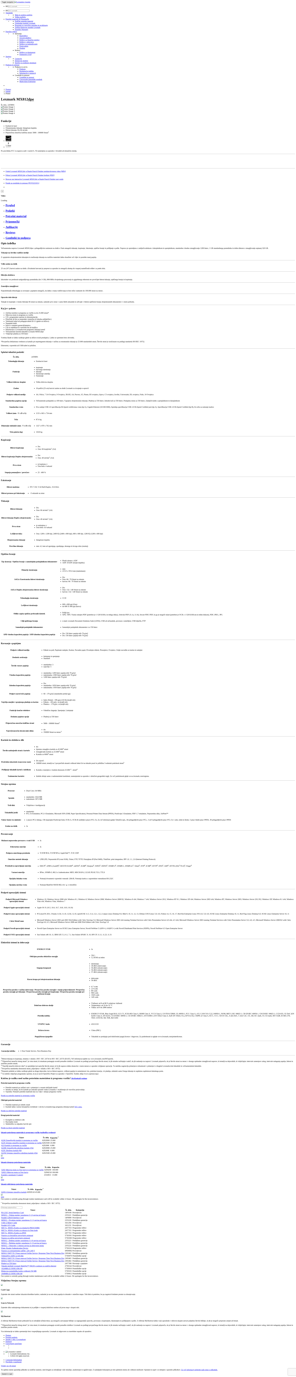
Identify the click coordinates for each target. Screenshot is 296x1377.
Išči (7, 6)
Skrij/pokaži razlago (79, 1078)
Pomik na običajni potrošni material (14, 1111)
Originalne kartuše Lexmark (25, 23)
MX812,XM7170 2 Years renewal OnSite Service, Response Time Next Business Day (32, 1253)
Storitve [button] (8, 57)
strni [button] (2, 1158)
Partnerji (9, 1342)
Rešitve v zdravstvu (26, 42)
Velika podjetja (20, 17)
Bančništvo (23, 36)
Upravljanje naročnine (14, 1344)
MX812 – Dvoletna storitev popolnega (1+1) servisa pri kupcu (24, 1220)
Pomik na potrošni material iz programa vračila (18, 1096)
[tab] (150, 205)
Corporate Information (14, 1360)
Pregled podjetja (11, 1337)
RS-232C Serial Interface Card (12, 1213)
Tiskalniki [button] (9, 13)
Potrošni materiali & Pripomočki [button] (17, 19)
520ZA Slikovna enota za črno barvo (14, 1172)
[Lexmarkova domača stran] (22, 2)
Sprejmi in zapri (7, 1374)
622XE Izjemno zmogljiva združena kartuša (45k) (19, 1153)
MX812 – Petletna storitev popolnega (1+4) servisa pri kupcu (23, 1241)
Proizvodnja (23, 46)
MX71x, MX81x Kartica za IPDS (13, 1233)
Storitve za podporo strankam (25, 63)
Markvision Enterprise (27, 82)
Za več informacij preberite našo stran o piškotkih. (199, 1370)
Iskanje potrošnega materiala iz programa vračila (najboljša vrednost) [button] (28, 1132)
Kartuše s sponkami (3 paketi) (12, 1175)
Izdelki (8, 91)
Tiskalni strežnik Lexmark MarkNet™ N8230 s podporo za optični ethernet (28, 1266)
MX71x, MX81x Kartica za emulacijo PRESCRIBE (20, 1228)
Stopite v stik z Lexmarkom (16, 1339)
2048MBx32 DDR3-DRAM (11, 1274)
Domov (8, 89)
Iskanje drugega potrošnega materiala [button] (16, 1162)
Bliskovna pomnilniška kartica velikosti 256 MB (19, 1271)
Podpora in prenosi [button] (12, 65)
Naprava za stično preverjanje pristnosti (15, 1238)
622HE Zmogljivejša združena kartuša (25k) (17, 1148)
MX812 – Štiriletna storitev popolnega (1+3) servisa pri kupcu (24, 1243)
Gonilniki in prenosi (26, 77)
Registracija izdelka (26, 71)
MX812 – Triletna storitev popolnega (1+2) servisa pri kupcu (23, 1215)
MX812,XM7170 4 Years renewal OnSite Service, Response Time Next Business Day (32, 1261)
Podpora (22, 69)
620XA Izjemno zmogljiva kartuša (13, 1192)
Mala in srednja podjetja (23, 15)
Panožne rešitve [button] (11, 32)
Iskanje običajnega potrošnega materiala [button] (17, 1184)
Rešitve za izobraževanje (28, 44)
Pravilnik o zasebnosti (14, 1362)
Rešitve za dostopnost (27, 52)
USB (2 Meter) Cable (9, 1223)
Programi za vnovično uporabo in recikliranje (31, 25)
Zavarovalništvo (25, 38)
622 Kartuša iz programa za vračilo (14, 1145)
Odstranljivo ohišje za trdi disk (12, 1256)
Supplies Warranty (21, 30)
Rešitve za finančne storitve (29, 40)
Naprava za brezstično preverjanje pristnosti (17, 1235)
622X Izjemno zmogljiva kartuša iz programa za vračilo (21, 1143)
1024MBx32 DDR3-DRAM (11, 1269)
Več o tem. (78, 1107)
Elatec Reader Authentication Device (14, 1248)
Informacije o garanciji (27, 73)
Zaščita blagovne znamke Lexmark (27, 27)
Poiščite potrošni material (24, 21)
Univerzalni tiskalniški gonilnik (30, 79)
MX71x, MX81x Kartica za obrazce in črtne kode (19, 1230)
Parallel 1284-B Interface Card (12, 1218)
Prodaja (22, 48)
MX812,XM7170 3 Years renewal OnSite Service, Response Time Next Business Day (32, 1258)
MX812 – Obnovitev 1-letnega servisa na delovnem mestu (22, 1246)
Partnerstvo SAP (25, 54)
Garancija (18, 59)
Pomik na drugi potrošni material (13, 1128)
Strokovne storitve (21, 61)
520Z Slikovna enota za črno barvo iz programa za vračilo (22, 1170)
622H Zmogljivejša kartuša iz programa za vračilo (19, 1140)
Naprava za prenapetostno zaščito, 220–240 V (18, 1251)
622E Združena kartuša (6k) (11, 1151)
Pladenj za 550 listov (8, 1263)
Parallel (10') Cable (8, 1225)
